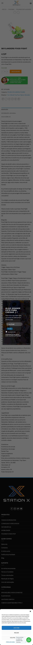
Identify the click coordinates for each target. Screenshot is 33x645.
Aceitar (16, 628)
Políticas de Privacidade (16, 335)
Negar (16, 633)
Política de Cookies (10, 642)
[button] (30, 611)
